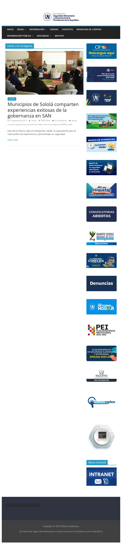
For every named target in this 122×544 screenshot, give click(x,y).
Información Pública (19, 35)
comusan (11, 124)
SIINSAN (54, 29)
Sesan (34, 120)
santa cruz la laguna (51, 124)
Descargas (43, 35)
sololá (69, 124)
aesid (74, 120)
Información (36, 29)
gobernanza (21, 124)
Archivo (59, 35)
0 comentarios (61, 120)
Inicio (10, 29)
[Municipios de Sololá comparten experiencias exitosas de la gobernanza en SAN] (44, 52)
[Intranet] (101, 469)
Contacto (67, 29)
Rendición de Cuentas (89, 29)
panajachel (32, 124)
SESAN (20, 29)
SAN (39, 124)
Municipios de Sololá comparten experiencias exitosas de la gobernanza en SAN (43, 110)
